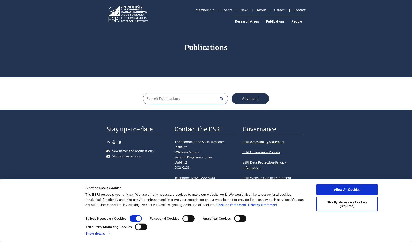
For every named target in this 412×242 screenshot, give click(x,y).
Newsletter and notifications (133, 151)
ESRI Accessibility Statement (263, 142)
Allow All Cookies (347, 189)
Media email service (126, 156)
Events (227, 10)
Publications (275, 21)
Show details (95, 233)
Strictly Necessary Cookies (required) (347, 203)
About (261, 10)
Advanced (250, 98)
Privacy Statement (262, 205)
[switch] (188, 218)
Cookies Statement (231, 205)
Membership (204, 10)
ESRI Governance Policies (261, 152)
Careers (280, 10)
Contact (300, 10)
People (296, 21)
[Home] (127, 22)
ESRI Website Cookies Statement (266, 178)
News (244, 10)
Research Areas (247, 21)
